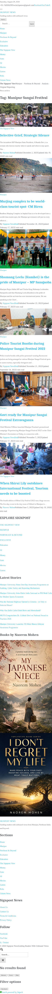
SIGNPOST (8, 12)
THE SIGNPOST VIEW (10, 525)
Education (4, 46)
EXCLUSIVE (5, 540)
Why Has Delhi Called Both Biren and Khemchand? (20, 610)
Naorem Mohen (9, 153)
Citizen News (5, 80)
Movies (3, 67)
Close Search (4, 989)
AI (1, 63)
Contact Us (4, 912)
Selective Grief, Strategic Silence (24, 135)
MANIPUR (4, 530)
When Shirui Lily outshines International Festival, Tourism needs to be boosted (24, 488)
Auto (2, 59)
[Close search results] (3, 960)
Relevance (3, 975)
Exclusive (4, 42)
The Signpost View (7, 50)
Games (2, 71)
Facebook (38, 5)
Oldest (17, 975)
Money (2, 54)
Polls (2, 76)
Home (2, 29)
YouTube (45, 5)
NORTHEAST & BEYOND (11, 535)
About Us (3, 907)
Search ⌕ (3, 19)
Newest (11, 975)
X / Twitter (4, 942)
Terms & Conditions (8, 916)
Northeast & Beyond (8, 37)
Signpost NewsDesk (10, 224)
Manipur (3, 33)
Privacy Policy (6, 920)
